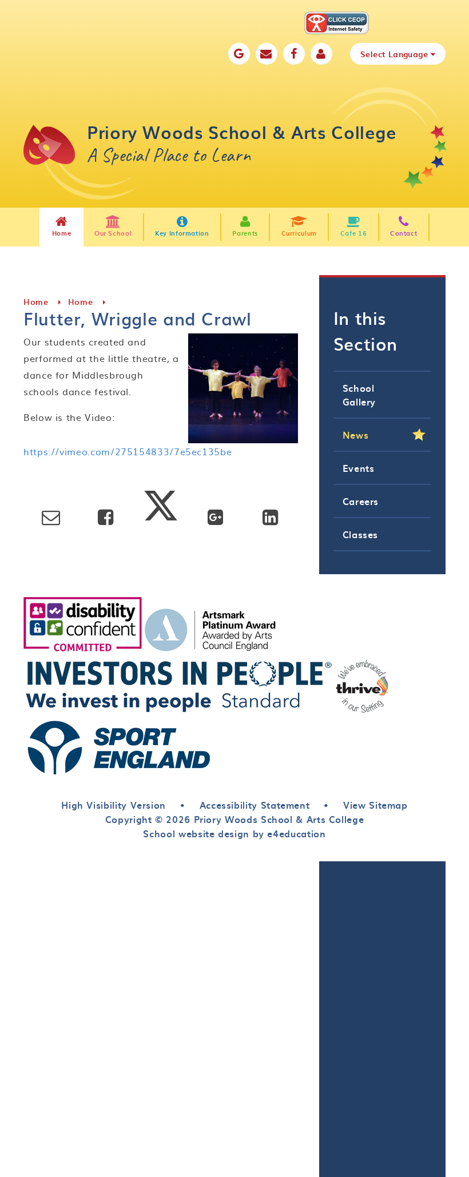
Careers (361, 501)
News (356, 435)
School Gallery (359, 394)
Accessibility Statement (255, 805)
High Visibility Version (113, 805)
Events (359, 468)
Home (36, 302)
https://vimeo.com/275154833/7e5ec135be (127, 451)
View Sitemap (375, 805)
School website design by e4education (234, 833)
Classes (360, 534)
